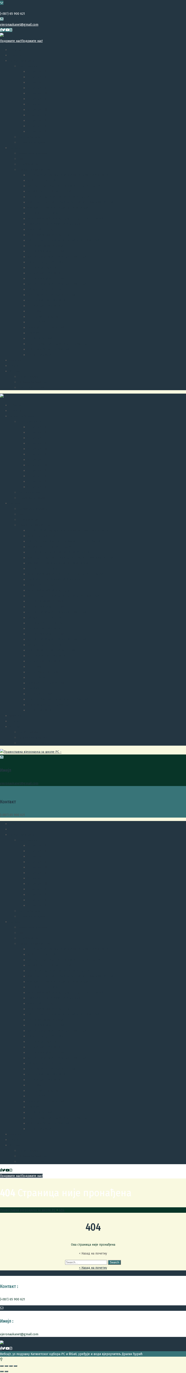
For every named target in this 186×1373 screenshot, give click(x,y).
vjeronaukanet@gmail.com (19, 24)
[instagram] (10, 30)
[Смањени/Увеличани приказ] (15, 1366)
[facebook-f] (1, 30)
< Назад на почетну (93, 1268)
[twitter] (3, 30)
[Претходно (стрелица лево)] (2, 1371)
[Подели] (6, 1366)
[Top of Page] (1, 1359)
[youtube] (7, 30)
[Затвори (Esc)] (2, 1366)
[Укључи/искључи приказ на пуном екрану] (11, 1366)
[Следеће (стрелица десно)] (6, 1371)
